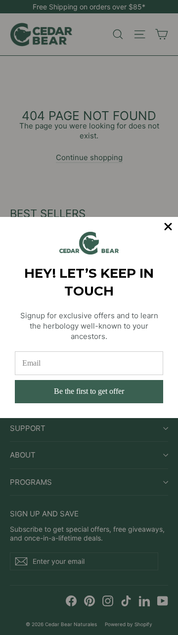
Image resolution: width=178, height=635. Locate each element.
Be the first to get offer (89, 391)
